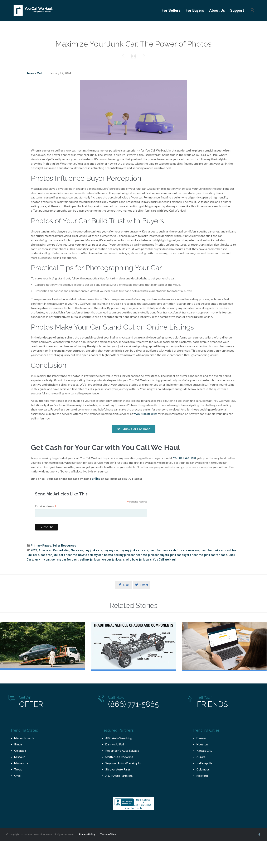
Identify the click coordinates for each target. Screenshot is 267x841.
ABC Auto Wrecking (118, 738)
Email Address (45, 506)
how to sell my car (90, 555)
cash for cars (159, 550)
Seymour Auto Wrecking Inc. (124, 763)
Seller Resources (64, 545)
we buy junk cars (113, 559)
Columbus (203, 769)
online (96, 478)
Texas (18, 769)
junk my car (42, 559)
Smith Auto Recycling (119, 757)
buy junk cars (93, 550)
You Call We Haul (184, 458)
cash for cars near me (184, 550)
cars (145, 550)
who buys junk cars (139, 559)
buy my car (111, 550)
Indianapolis (204, 763)
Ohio (17, 775)
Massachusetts (24, 738)
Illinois (18, 744)
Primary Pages (41, 545)
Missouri (19, 757)
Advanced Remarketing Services (61, 550)
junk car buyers (158, 555)
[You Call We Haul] (33, 10)
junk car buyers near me (186, 555)
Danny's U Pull (114, 744)
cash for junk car (212, 550)
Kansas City (204, 750)
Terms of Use (108, 834)
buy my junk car (130, 550)
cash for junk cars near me (58, 555)
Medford (202, 775)
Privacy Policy (87, 834)
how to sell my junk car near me (125, 555)
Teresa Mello (35, 73)
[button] (133, 429)
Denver (201, 738)
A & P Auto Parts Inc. (119, 775)
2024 (34, 550)
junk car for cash (215, 555)
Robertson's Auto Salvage (122, 750)
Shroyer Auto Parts (118, 769)
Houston (202, 744)
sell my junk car (90, 559)
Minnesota (21, 763)
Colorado (20, 750)
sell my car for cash (64, 559)
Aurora (200, 757)
